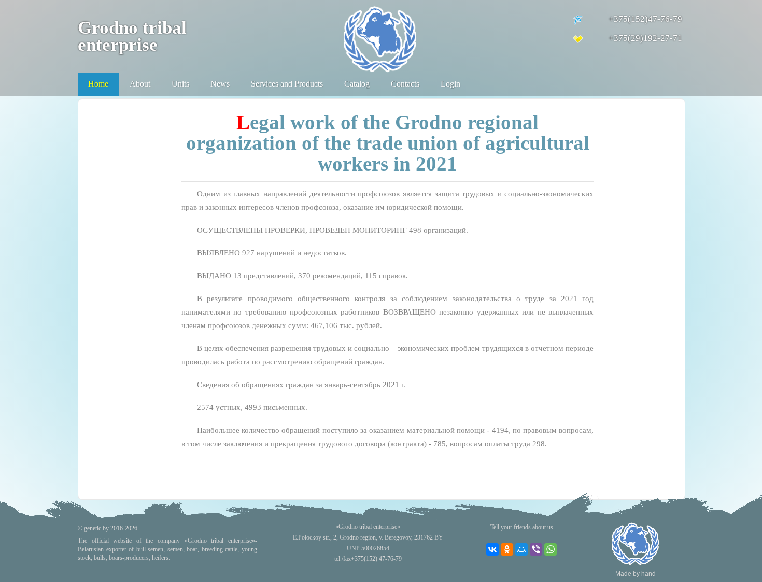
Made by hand (635, 573)
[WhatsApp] (550, 549)
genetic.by (96, 528)
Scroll (736, 556)
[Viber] (536, 549)
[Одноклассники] (507, 549)
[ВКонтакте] (492, 549)
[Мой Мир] (521, 549)
